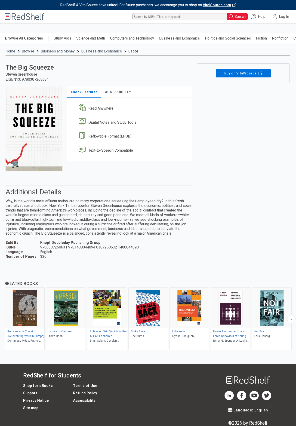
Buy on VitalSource (240, 73)
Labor (133, 51)
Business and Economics (179, 38)
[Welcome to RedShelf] (24, 16)
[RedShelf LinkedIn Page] (229, 399)
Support (30, 393)
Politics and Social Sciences (228, 38)
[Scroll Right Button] (291, 319)
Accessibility (84, 400)
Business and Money (58, 51)
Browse (28, 51)
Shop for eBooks (38, 385)
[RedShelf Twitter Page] (266, 399)
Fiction (261, 38)
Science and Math (90, 38)
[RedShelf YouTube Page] (254, 399)
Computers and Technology (132, 38)
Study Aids (62, 38)
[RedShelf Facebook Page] (241, 399)
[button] (130, 108)
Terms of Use (85, 385)
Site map (30, 408)
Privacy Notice (36, 400)
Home (10, 51)
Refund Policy (85, 393)
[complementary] (148, 310)
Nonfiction (280, 38)
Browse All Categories (24, 38)
